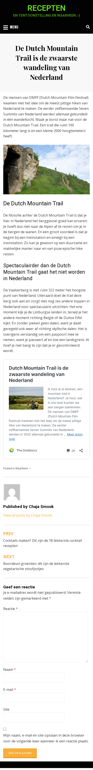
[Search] (87, 27)
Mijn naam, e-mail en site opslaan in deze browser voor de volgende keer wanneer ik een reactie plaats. (46, 738)
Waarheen (21, 468)
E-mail (9, 689)
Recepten (46, 8)
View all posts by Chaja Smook (27, 515)
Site (6, 709)
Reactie (10, 608)
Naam (9, 669)
